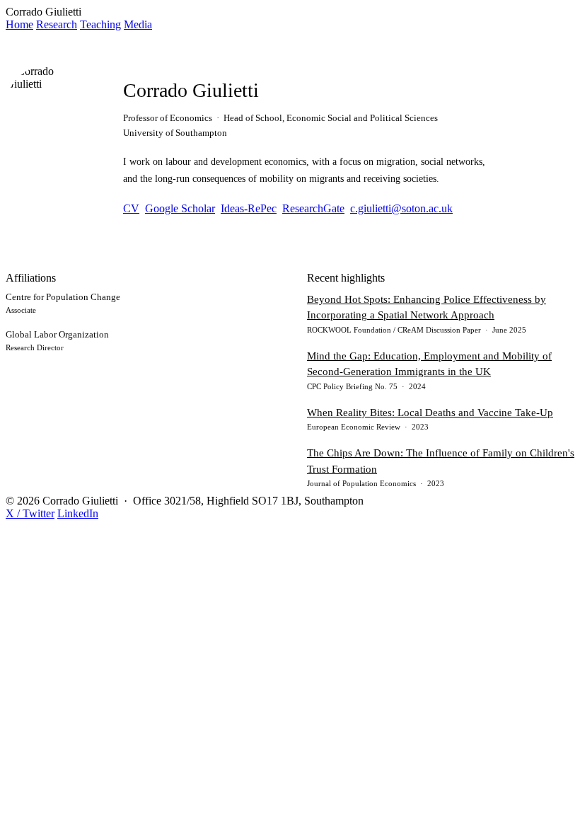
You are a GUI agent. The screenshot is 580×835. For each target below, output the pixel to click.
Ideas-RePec (249, 208)
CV (131, 208)
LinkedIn (77, 513)
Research (56, 24)
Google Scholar (180, 208)
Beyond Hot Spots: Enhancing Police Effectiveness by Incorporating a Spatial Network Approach (426, 307)
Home (19, 24)
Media (138, 24)
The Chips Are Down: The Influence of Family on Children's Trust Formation (440, 461)
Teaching (100, 24)
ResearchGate (313, 208)
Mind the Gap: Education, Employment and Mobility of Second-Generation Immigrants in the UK (429, 364)
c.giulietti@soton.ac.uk (401, 208)
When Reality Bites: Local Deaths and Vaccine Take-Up (430, 412)
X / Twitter (30, 513)
